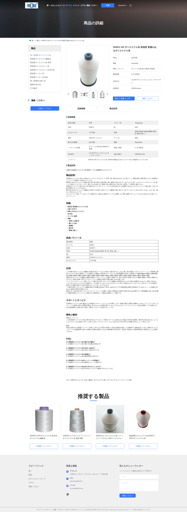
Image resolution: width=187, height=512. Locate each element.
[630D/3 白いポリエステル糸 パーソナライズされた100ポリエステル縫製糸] (110, 419)
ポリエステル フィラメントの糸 (119, 380)
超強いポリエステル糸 (97, 380)
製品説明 (113, 108)
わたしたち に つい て (59, 5)
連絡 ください (91, 5)
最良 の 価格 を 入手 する (124, 98)
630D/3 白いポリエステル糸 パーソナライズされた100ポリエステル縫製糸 (109, 437)
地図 (54, 509)
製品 (70, 5)
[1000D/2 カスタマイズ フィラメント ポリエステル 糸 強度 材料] (77, 419)
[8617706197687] (67, 495)
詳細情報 (81, 108)
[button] (32, 424)
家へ (48, 5)
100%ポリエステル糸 (79, 380)
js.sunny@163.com (76, 488)
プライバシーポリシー (44, 509)
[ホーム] (31, 5)
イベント (76, 5)
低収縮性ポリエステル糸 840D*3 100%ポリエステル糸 (141, 437)
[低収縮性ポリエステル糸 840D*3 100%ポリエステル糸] (143, 419)
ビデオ (83, 5)
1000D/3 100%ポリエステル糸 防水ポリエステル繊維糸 (43, 437)
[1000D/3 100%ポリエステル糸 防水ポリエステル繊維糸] (44, 419)
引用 (107, 5)
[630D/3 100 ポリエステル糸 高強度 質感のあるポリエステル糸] (88, 67)
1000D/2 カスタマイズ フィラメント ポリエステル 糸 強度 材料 (77, 437)
